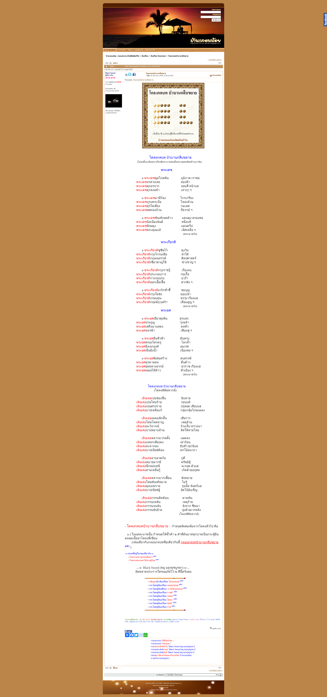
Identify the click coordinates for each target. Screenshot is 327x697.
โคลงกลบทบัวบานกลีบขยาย (178, 56)
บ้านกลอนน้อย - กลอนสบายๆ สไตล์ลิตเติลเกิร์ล (122, 56)
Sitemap (172, 685)
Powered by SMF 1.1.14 (151, 683)
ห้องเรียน (145, 56)
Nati (167, 687)
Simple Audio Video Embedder (161, 685)
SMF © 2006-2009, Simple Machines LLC (170, 683)
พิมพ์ (220, 63)
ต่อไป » (219, 60)
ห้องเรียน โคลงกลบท (158, 56)
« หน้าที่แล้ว (212, 60)
